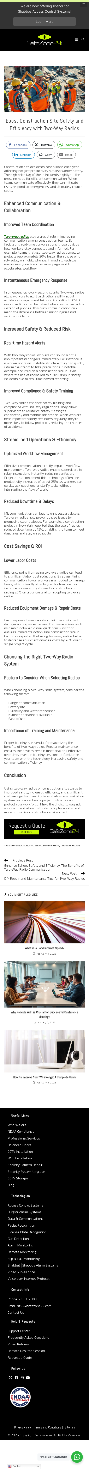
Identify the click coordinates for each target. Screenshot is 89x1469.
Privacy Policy (22, 1427)
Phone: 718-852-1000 (23, 1299)
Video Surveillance (21, 1272)
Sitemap (70, 1427)
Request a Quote (20, 1357)
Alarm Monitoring (21, 1245)
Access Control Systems (25, 1205)
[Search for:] (81, 40)
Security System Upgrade (26, 1171)
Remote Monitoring (22, 1252)
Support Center (19, 1331)
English (16, 1466)
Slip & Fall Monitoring (24, 1259)
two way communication (44, 845)
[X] (10, 1377)
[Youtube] (28, 1377)
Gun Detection (18, 1238)
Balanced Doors (19, 1145)
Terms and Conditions (47, 1427)
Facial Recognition (21, 1225)
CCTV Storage (18, 1178)
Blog (11, 1185)
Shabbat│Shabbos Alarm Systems (33, 1265)
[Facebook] (16, 1377)
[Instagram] (22, 1377)
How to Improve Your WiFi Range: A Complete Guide (44, 1077)
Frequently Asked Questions (28, 1337)
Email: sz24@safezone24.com (29, 1306)
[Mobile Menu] (76, 40)
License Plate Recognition (27, 1232)
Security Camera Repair (25, 1165)
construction (19, 845)
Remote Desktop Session (26, 1351)
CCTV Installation (20, 1151)
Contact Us (16, 1312)
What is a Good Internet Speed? (44, 948)
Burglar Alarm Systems (24, 1212)
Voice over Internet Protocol (28, 1278)
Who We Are (17, 1125)
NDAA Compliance (21, 1131)
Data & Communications (25, 1218)
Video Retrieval (19, 1344)
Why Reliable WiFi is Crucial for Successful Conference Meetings (44, 1014)
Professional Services (24, 1138)
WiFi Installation (20, 1158)
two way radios (70, 845)
